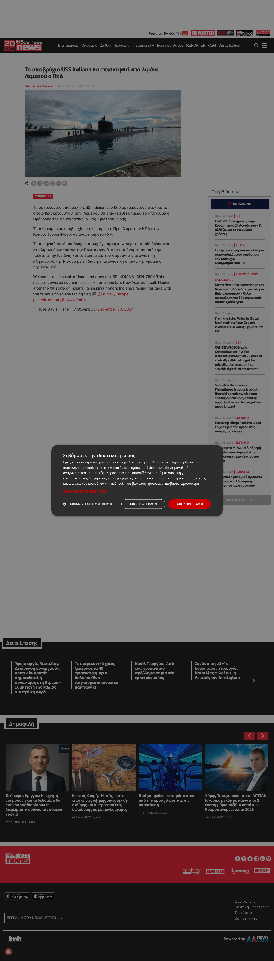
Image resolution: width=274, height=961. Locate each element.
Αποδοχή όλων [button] (190, 504)
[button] (137, 491)
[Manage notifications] (8, 951)
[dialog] (137, 480)
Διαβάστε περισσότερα (182, 483)
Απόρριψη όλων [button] (143, 504)
